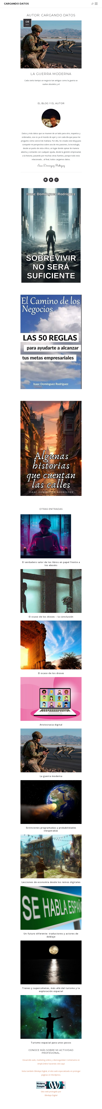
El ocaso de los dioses (51, 673)
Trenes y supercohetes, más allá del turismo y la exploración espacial (51, 990)
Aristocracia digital (51, 724)
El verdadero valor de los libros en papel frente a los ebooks (51, 564)
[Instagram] (56, 180)
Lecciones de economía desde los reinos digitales (51, 882)
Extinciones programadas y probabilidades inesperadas (51, 829)
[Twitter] (51, 180)
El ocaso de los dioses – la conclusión (51, 616)
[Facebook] (45, 180)
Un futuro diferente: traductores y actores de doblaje (51, 935)
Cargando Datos (16, 3)
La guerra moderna (51, 74)
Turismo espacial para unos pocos (51, 1042)
